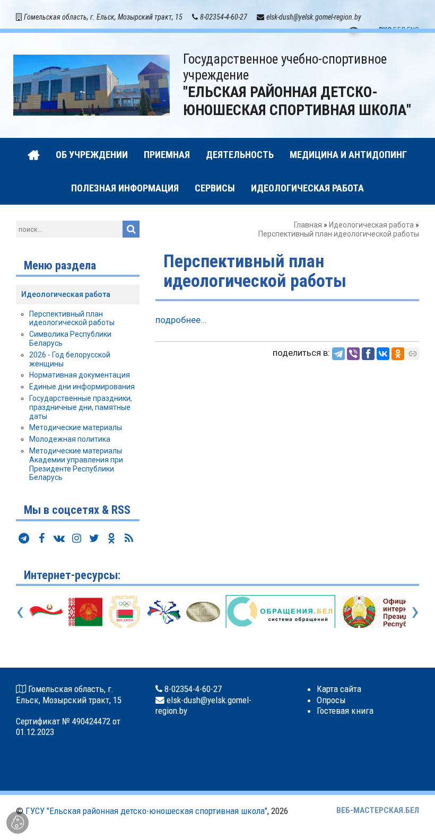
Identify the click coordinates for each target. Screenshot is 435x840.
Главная (308, 225)
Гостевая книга (345, 710)
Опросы (331, 700)
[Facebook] (368, 353)
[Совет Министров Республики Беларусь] (203, 611)
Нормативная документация (79, 375)
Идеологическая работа (371, 225)
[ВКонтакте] (383, 353)
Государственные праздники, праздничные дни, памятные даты (80, 407)
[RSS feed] (129, 538)
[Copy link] (412, 353)
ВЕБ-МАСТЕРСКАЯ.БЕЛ (377, 810)
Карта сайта (339, 689)
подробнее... (181, 319)
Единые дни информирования (82, 386)
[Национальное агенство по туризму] (164, 611)
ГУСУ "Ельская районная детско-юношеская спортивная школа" (146, 811)
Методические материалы (75, 427)
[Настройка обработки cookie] (17, 822)
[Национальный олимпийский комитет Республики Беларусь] (125, 611)
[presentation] (20, 611)
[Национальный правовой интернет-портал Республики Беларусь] (46, 611)
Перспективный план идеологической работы (72, 318)
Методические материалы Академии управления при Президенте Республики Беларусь (76, 464)
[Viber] (353, 353)
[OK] (398, 353)
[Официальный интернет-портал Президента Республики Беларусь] (85, 611)
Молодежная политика (69, 439)
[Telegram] (338, 353)
